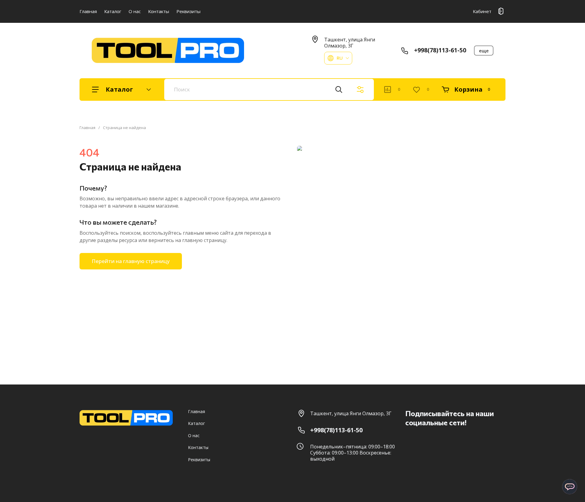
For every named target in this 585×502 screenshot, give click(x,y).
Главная (88, 11)
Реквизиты (188, 11)
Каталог (112, 11)
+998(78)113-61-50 (440, 50)
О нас (135, 11)
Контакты (158, 11)
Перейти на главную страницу (131, 261)
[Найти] (338, 89)
